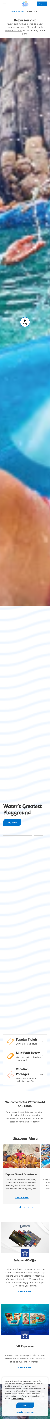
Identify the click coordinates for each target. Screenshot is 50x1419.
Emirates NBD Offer (25, 1260)
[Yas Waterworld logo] (25, 4)
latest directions (13, 30)
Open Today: (25, 11)
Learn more (22, 1197)
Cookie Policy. (18, 1398)
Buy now (42, 4)
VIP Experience (25, 1346)
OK (25, 1405)
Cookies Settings (25, 1412)
